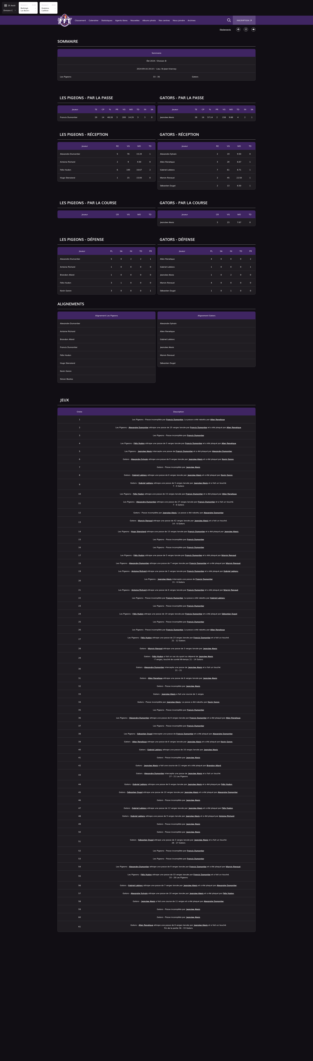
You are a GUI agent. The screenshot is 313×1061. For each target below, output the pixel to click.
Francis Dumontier (174, 419)
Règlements (225, 29)
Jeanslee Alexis (145, 451)
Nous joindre (179, 20)
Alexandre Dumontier (138, 427)
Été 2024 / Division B (156, 60)
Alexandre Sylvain (139, 459)
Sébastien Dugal (229, 613)
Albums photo (149, 20)
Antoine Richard (139, 571)
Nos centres (164, 20)
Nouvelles (135, 20)
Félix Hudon (139, 443)
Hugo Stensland (138, 531)
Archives (192, 20)
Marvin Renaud (145, 520)
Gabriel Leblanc (139, 474)
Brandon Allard (214, 765)
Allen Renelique (217, 419)
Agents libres (121, 20)
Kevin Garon (228, 459)
